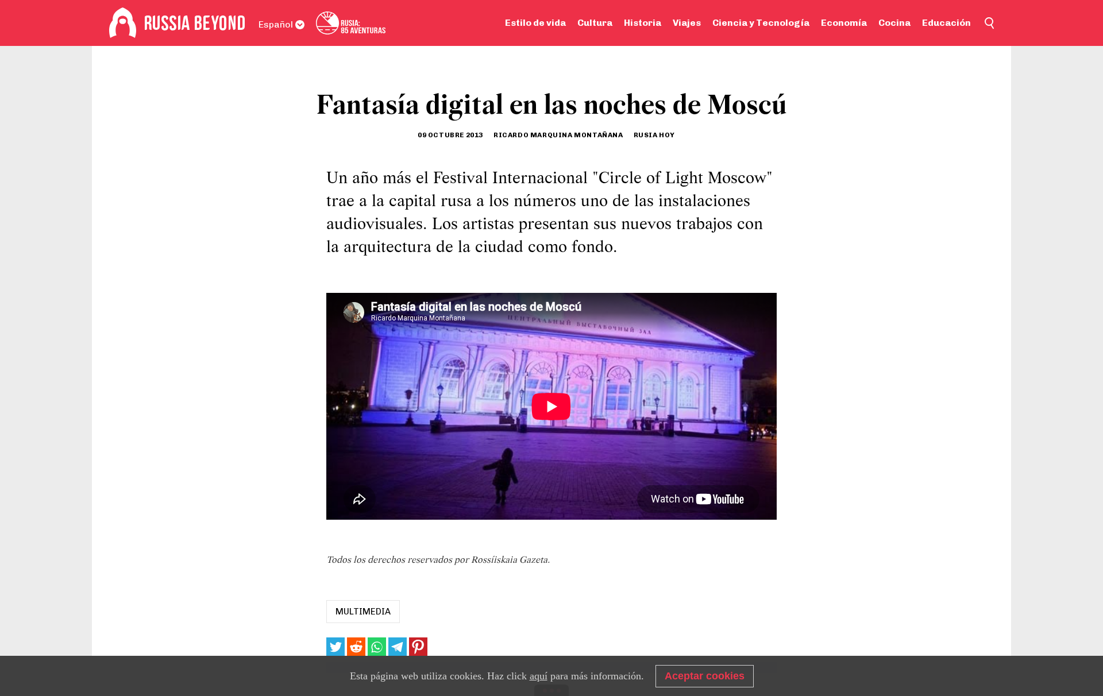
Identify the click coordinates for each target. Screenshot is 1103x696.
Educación (946, 22)
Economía (844, 22)
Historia (642, 22)
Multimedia (363, 611)
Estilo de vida (535, 22)
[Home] (122, 22)
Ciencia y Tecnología (760, 22)
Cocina (894, 22)
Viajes (687, 22)
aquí (538, 676)
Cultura (594, 22)
